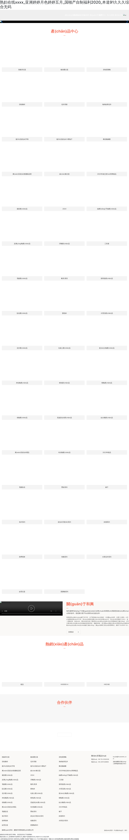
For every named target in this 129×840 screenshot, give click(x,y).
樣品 (22, 684)
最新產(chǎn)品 (22, 209)
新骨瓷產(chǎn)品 (107, 278)
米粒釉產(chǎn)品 (22, 383)
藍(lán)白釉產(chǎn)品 (106, 348)
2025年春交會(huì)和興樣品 (106, 174)
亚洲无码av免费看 (19, 839)
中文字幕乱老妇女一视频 (44, 839)
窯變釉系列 (64, 592)
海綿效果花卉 (106, 104)
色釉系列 (64, 557)
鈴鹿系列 (107, 522)
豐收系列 (64, 487)
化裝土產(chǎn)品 (64, 348)
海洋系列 (22, 522)
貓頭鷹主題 (64, 70)
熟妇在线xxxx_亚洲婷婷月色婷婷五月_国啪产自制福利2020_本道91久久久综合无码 (24, 836)
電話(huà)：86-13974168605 (100, 762)
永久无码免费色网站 (58, 839)
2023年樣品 (107, 452)
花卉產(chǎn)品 (22, 348)
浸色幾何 (22, 104)
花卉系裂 (64, 104)
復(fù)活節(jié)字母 (22, 139)
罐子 (106, 487)
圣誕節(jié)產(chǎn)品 (64, 418)
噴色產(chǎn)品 (64, 383)
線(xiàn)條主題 (64, 174)
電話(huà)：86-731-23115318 (100, 759)
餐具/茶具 (64, 278)
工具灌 (107, 244)
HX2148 (107, 684)
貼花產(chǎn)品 (22, 313)
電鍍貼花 (22, 487)
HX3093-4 (64, 684)
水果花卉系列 (106, 557)
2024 (64, 209)
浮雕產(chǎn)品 (64, 244)
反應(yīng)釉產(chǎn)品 (22, 244)
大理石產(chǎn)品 (107, 313)
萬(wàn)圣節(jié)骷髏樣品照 (22, 174)
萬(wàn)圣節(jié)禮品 (22, 452)
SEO (125, 830)
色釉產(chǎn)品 (22, 418)
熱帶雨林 (22, 557)
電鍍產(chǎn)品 (22, 278)
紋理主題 (22, 592)
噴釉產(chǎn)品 (107, 383)
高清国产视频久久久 (31, 839)
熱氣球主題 (22, 70)
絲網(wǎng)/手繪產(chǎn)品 (106, 209)
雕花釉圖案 (107, 139)
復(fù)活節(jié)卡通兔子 (64, 139)
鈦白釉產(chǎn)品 (107, 418)
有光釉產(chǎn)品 (64, 452)
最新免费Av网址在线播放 (71, 839)
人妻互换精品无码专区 (6, 839)
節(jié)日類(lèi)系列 (64, 522)
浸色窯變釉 (107, 70)
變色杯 (64, 313)
